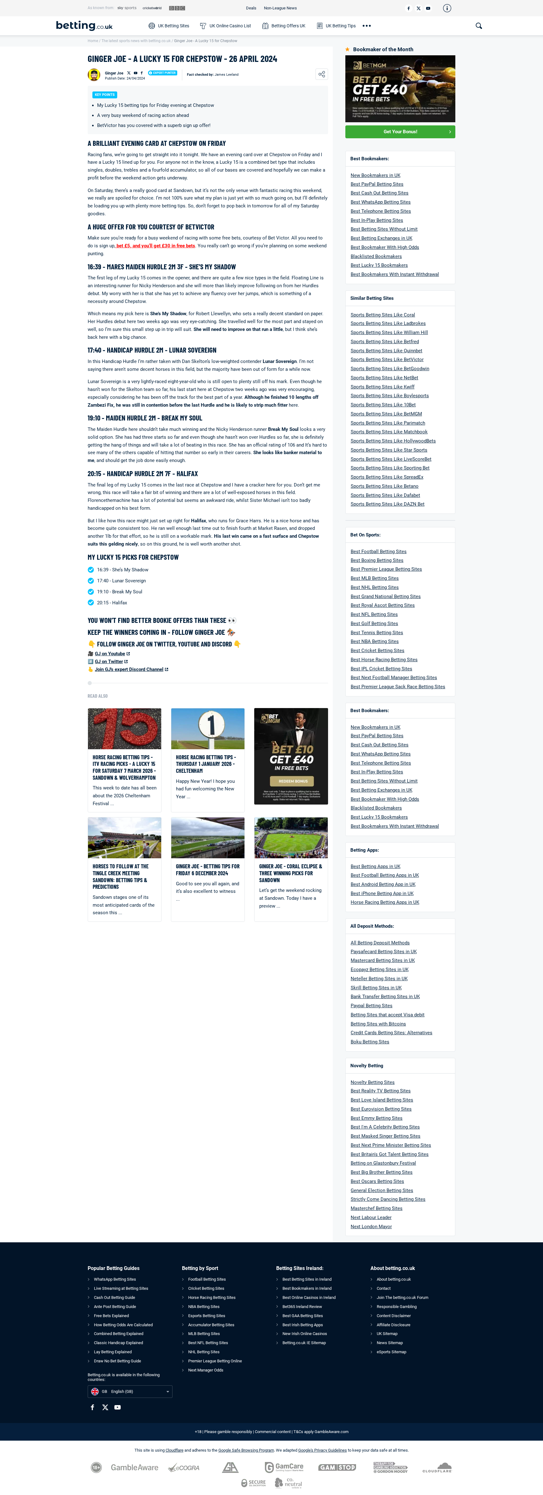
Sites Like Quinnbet (401, 351)
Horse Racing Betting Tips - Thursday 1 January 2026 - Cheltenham (206, 764)
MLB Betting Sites (204, 1333)
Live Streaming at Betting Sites (121, 1288)
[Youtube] (428, 8)
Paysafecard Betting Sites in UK (384, 951)
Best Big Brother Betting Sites (382, 1172)
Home (93, 41)
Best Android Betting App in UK (383, 884)
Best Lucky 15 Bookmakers (379, 265)
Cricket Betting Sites (206, 1288)
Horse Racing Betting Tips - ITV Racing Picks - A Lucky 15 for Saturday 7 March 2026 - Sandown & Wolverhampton (124, 767)
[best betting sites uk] (99, 25)
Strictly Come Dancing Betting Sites (388, 1199)
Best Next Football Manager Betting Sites (394, 677)
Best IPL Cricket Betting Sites (381, 669)
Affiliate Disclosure (393, 1324)
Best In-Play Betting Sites (377, 220)
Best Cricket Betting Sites (377, 650)
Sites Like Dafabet (400, 495)
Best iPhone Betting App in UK (382, 893)
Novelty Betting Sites (373, 1082)
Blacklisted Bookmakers (376, 256)
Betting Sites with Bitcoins (378, 1024)
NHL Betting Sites (204, 1351)
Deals (251, 8)
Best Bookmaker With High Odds (385, 247)
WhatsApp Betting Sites (115, 1279)
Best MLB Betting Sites (375, 578)
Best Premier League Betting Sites (386, 569)
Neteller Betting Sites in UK (379, 978)
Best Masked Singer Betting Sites (385, 1136)
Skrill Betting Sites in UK (376, 988)
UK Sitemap (387, 1333)
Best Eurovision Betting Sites (381, 1109)
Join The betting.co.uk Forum (402, 1297)
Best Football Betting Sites (379, 551)
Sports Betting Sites (371, 341)
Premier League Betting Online (215, 1361)
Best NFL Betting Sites (374, 614)
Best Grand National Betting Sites (386, 596)
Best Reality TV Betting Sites (381, 1091)
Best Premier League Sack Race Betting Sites (398, 687)
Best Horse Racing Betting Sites (384, 659)
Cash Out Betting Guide (114, 1297)
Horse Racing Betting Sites (212, 1297)
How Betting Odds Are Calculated (123, 1324)
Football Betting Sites (207, 1279)
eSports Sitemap (391, 1351)
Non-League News (280, 8)
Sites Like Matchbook (404, 432)
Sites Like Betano (400, 486)
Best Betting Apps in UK (375, 866)
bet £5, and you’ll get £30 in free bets (155, 246)
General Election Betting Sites (382, 1190)
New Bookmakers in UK (375, 175)
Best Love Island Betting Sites (382, 1100)
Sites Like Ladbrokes (403, 323)
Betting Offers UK (288, 25)
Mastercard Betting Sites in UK (383, 960)
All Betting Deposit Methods (380, 943)
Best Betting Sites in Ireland (307, 1279)
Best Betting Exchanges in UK (381, 238)
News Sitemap (390, 1342)
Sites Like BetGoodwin (405, 368)
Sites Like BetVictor (402, 359)
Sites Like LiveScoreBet (406, 459)
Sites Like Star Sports (404, 450)
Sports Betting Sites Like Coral (383, 315)
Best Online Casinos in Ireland (309, 1297)
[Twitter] (418, 8)
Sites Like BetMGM (401, 414)
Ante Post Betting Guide (115, 1306)
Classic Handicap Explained (118, 1342)
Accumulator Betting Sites (211, 1324)
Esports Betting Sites (206, 1315)
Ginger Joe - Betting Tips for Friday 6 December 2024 (207, 870)
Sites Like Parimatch (403, 423)
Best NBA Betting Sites (375, 641)
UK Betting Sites (173, 25)
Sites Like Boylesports (405, 395)
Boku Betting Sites (370, 1042)
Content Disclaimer (394, 1315)
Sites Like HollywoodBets (408, 441)
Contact (384, 1288)
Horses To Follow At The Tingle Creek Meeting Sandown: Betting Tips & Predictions (121, 876)
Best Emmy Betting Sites (377, 1118)
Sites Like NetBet (399, 378)
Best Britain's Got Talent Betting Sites (390, 1154)
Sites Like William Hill (404, 332)
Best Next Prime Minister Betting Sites (391, 1145)
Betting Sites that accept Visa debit (388, 1015)
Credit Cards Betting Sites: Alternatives (391, 1033)
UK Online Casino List (230, 25)
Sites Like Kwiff (397, 387)
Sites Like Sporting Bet (405, 468)
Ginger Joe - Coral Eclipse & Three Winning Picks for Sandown (290, 873)
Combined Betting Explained (118, 1333)
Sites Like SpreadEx (402, 477)
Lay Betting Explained (113, 1351)
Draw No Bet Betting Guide (117, 1361)
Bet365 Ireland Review (302, 1306)
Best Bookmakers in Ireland (307, 1288)
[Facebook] (409, 8)
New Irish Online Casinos (304, 1333)
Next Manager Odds (205, 1370)
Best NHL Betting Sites (375, 587)
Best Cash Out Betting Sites (380, 193)
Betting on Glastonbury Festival (383, 1163)
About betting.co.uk (394, 1279)
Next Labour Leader (371, 1217)
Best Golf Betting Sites (374, 623)
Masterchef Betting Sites (377, 1208)
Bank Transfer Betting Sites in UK (385, 996)
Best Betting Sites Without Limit (384, 229)
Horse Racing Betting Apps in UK (385, 902)
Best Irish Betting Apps (302, 1324)
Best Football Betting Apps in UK (385, 875)
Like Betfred (405, 341)
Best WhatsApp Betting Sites (381, 202)
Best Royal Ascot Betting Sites (383, 605)
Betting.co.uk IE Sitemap (304, 1342)
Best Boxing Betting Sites (377, 560)
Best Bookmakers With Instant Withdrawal (395, 274)
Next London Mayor (371, 1226)
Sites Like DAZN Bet (403, 504)
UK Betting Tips (341, 25)
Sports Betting (366, 323)
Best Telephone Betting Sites (381, 211)
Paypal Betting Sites (371, 1006)
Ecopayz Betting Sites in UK (380, 969)
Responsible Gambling (397, 1306)
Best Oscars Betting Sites (377, 1181)
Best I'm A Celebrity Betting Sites (385, 1127)
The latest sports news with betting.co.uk (136, 41)
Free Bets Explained (111, 1315)
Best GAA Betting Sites (302, 1315)
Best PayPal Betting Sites (377, 184)
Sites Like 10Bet (398, 405)
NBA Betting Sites (204, 1306)
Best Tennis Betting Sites (377, 632)
